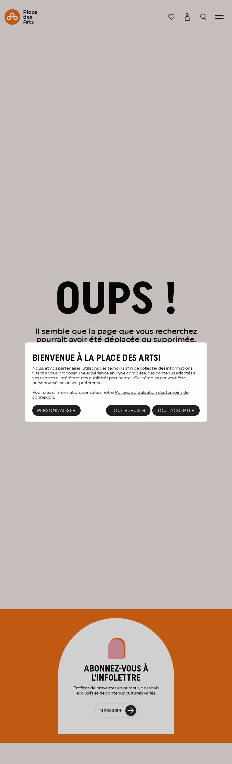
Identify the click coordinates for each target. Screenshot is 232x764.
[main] (116, 382)
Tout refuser (128, 410)
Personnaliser (56, 410)
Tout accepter (176, 410)
